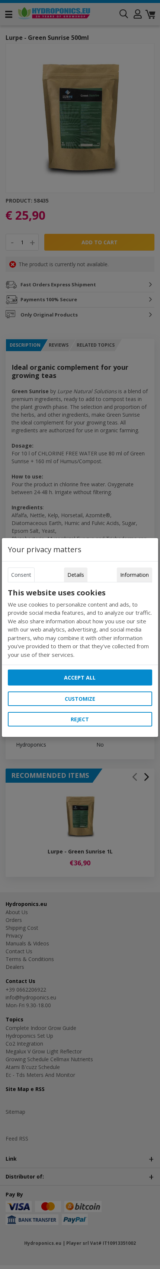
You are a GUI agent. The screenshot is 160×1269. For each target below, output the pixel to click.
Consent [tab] (21, 574)
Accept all (80, 677)
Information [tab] (134, 574)
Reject (80, 719)
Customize (80, 698)
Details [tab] (75, 574)
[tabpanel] (80, 623)
